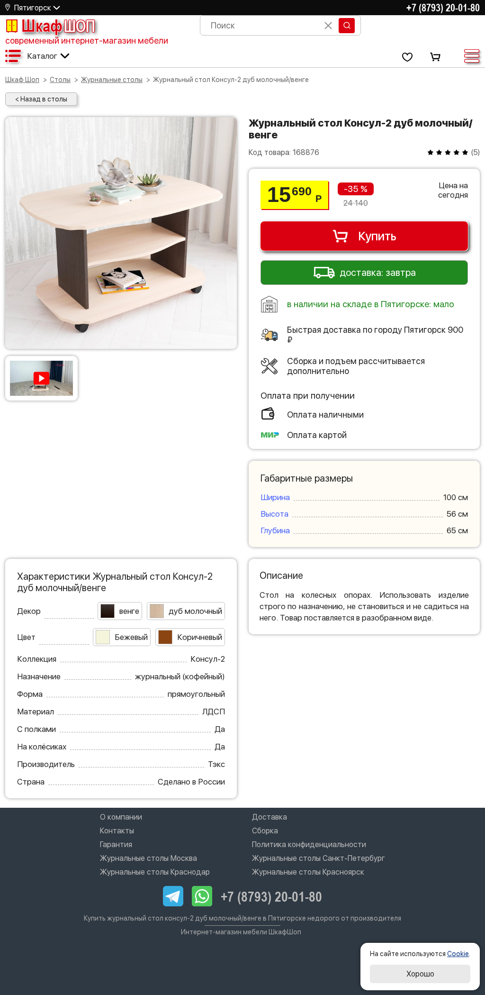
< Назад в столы (41, 99)
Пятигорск (32, 7)
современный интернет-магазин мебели (86, 41)
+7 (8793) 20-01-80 (443, 7)
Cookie (458, 954)
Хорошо (420, 973)
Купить (377, 236)
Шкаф (58, 26)
